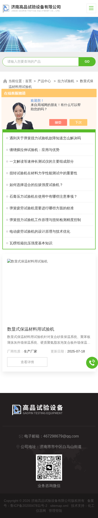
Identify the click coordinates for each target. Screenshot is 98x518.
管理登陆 (55, 511)
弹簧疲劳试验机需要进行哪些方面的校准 (42, 208)
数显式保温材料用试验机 (30, 329)
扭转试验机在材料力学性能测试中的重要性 (43, 173)
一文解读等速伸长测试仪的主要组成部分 (42, 161)
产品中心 (45, 81)
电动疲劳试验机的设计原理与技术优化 (40, 231)
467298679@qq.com (61, 436)
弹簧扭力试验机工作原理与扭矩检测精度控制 (45, 220)
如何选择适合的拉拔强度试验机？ (36, 185)
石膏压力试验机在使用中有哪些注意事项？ (43, 196)
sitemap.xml (59, 506)
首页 (28, 81)
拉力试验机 (66, 81)
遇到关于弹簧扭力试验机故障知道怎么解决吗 (45, 138)
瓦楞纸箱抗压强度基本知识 (31, 243)
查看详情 (27, 362)
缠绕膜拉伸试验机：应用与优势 (34, 150)
